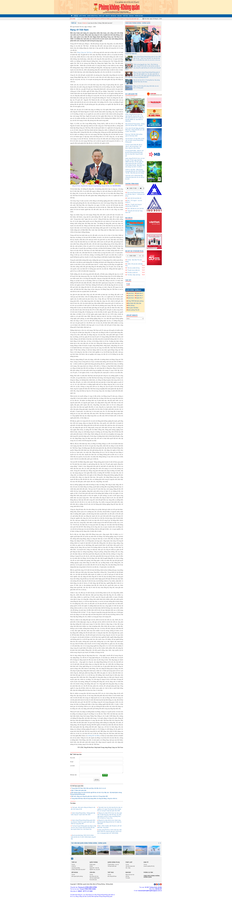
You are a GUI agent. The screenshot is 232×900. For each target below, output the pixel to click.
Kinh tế (108, 15)
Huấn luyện (92, 864)
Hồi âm (127, 876)
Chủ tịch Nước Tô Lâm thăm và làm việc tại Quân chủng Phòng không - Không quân (134, 140)
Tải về (143, 261)
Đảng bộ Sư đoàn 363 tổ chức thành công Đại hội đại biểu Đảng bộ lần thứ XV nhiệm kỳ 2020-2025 (109, 822)
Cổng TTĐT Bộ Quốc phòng (135, 301)
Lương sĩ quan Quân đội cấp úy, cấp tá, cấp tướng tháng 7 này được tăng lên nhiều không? (133, 146)
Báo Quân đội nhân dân (134, 303)
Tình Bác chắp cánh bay (133, 274)
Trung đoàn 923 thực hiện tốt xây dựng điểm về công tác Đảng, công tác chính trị (94, 798)
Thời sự (76, 15)
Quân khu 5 (131, 298)
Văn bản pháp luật (130, 866)
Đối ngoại (113, 15)
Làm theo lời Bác (92, 23)
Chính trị (85, 23)
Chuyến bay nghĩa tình (131, 53)
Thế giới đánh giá (112, 866)
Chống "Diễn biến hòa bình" (105, 23)
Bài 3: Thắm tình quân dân (78, 790)
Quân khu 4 (139, 295)
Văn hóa (119, 15)
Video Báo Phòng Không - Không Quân (137, 23)
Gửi (97, 779)
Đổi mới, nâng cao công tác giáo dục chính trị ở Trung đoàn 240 (89, 796)
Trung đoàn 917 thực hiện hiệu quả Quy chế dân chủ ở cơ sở (88, 788)
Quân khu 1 (131, 293)
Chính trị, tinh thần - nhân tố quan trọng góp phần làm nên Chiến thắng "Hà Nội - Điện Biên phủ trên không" (134, 171)
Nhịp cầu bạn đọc (130, 874)
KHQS (91, 866)
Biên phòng (131, 305)
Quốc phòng (82, 15)
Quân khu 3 (131, 295)
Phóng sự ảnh (139, 15)
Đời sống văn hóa (94, 876)
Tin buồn (128, 878)
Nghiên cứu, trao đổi (95, 869)
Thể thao (125, 15)
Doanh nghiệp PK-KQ (149, 866)
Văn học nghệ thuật (94, 878)
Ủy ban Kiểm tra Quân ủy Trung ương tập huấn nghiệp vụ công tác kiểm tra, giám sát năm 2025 (123, 18)
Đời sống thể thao (112, 876)
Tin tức (80, 23)
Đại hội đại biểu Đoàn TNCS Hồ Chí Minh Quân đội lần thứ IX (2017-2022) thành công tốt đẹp (83, 837)
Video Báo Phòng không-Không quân (152, 876)
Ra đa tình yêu (93, 879)
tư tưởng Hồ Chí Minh (93, 735)
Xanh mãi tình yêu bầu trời (134, 198)
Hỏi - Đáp (128, 868)
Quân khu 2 (139, 293)
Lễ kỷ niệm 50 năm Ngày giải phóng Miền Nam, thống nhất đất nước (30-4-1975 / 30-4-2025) (135, 129)
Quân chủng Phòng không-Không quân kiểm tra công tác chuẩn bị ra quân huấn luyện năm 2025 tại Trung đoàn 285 (83, 822)
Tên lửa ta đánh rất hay (133, 268)
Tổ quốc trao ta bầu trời (133, 270)
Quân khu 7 (139, 298)
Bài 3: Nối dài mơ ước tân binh (135, 208)
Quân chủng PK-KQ (92, 15)
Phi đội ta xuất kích (132, 272)
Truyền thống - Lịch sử (113, 864)
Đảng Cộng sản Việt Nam (84, 52)
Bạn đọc (131, 15)
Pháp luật (101, 15)
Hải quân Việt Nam (133, 307)
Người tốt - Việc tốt (94, 868)
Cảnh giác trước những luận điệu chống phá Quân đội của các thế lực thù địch (134, 177)
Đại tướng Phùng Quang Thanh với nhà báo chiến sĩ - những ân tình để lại (135, 194)
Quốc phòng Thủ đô (133, 310)
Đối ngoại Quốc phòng (77, 876)
